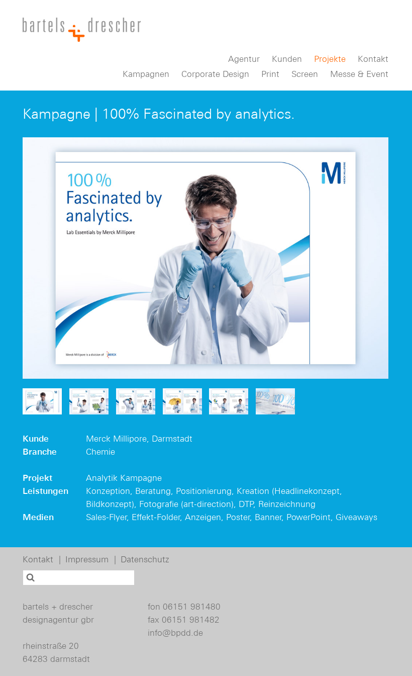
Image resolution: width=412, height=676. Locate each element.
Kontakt (373, 59)
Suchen (31, 577)
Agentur (244, 59)
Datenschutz (145, 559)
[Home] (82, 30)
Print (270, 74)
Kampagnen (146, 74)
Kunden (287, 59)
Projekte (330, 59)
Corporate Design (215, 74)
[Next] (370, 258)
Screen (304, 74)
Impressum (87, 559)
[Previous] (40, 258)
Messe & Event (359, 74)
